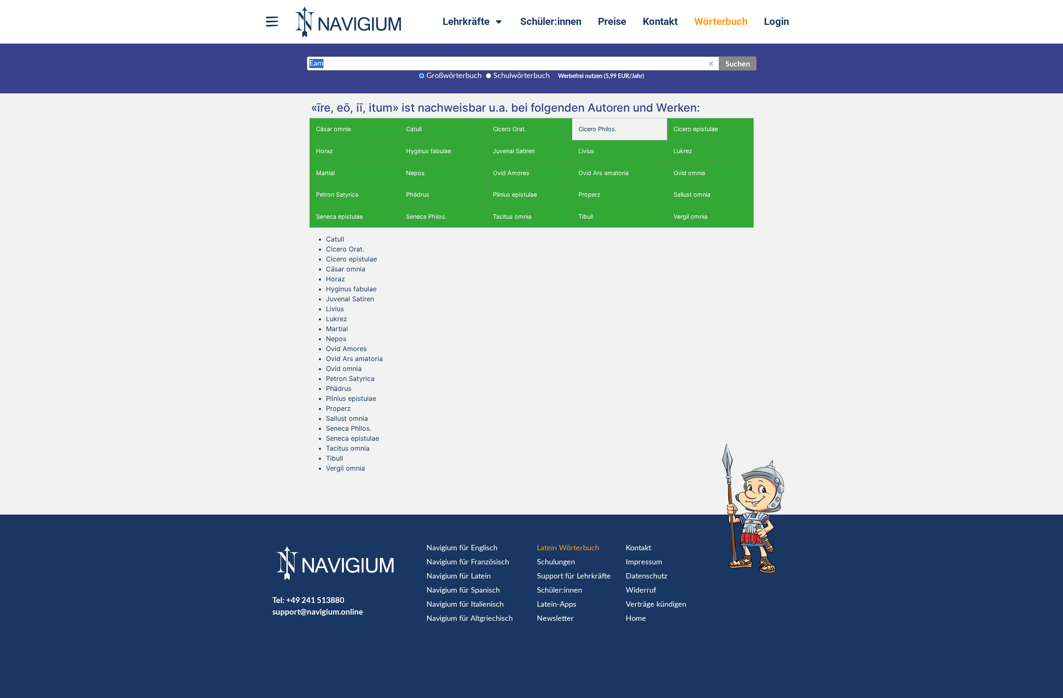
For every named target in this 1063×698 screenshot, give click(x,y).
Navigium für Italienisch (465, 604)
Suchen (737, 63)
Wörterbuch (720, 21)
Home (636, 618)
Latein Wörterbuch (568, 548)
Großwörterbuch (454, 76)
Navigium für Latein (458, 576)
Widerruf (641, 590)
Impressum (644, 562)
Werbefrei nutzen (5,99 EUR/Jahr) (601, 76)
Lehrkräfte (466, 21)
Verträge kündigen (656, 604)
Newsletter (555, 618)
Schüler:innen (550, 21)
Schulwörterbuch (521, 76)
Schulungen (556, 562)
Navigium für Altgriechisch (469, 618)
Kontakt (660, 21)
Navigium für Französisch (467, 562)
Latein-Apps (556, 604)
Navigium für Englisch (461, 548)
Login (776, 21)
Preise (612, 21)
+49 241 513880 (315, 600)
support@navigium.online (317, 611)
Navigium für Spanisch (463, 590)
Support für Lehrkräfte (574, 576)
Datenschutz (646, 576)
